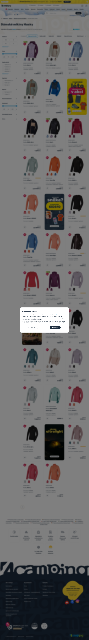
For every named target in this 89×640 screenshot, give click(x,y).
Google (61, 315)
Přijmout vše (55, 327)
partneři (55, 315)
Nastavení (33, 327)
